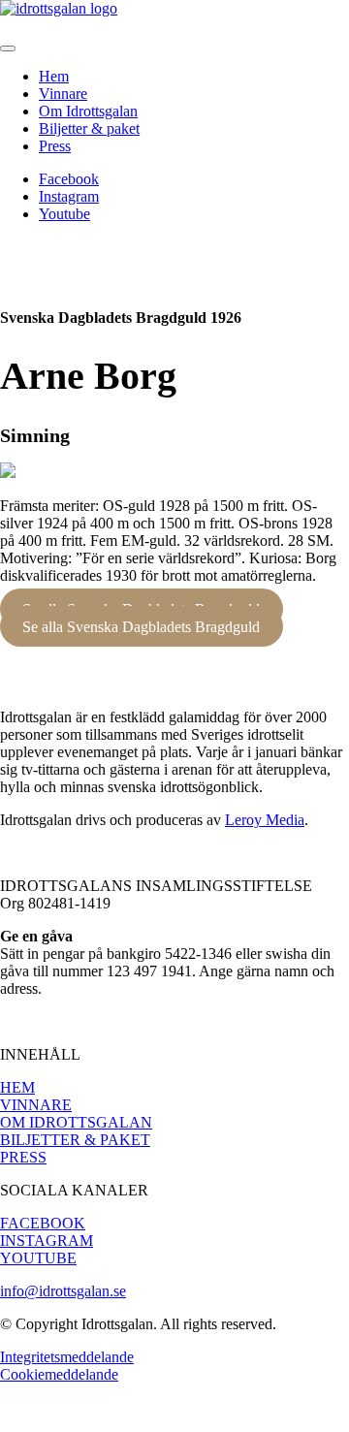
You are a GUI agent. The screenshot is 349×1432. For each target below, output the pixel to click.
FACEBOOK (42, 1223)
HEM (17, 1087)
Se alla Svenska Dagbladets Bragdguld (141, 626)
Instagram (69, 196)
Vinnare (63, 93)
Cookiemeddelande (59, 1374)
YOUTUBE (38, 1258)
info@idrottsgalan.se (63, 1291)
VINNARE (36, 1105)
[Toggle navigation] (8, 48)
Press (55, 146)
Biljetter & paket (89, 128)
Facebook (69, 179)
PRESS (23, 1157)
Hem (54, 76)
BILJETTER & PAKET (75, 1139)
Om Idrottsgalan (88, 111)
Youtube (64, 214)
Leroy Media (264, 819)
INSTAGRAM (46, 1240)
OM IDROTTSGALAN (76, 1122)
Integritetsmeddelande (67, 1357)
